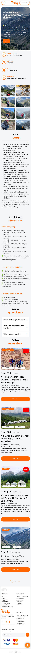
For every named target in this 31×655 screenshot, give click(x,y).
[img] (14, 3)
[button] (24, 3)
